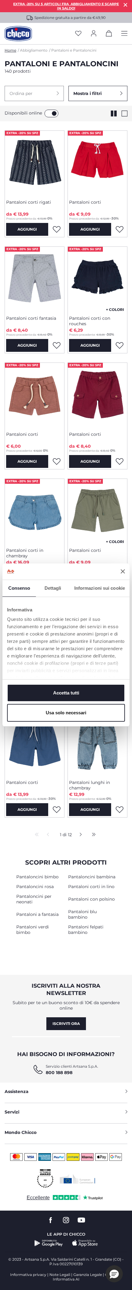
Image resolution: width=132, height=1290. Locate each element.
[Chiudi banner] (123, 571)
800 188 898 (59, 1072)
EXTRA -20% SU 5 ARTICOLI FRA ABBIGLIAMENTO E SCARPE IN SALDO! (66, 6)
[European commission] (77, 1178)
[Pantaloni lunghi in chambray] (97, 743)
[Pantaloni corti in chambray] (34, 511)
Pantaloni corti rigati (28, 202)
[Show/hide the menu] (124, 33)
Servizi (12, 1112)
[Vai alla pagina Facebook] (50, 1220)
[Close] (125, 5)
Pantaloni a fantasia (37, 914)
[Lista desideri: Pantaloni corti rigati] (56, 229)
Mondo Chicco (21, 1132)
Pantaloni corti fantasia (31, 318)
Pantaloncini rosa (35, 886)
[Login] (94, 33)
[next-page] (79, 835)
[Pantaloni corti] (97, 163)
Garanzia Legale (87, 1274)
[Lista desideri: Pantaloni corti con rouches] (119, 345)
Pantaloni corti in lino (91, 886)
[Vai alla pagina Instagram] (66, 1220)
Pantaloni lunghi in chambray (89, 785)
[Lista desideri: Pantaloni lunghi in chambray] (119, 809)
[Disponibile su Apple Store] (85, 1243)
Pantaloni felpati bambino (85, 929)
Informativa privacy (28, 1274)
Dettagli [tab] (53, 588)
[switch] (51, 113)
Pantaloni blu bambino (82, 914)
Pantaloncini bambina (91, 877)
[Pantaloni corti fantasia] (34, 279)
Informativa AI (66, 1279)
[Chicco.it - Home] (18, 33)
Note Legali (59, 1274)
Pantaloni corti (85, 202)
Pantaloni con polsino (91, 899)
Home (10, 50)
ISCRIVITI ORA (66, 1023)
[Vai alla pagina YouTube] (81, 1220)
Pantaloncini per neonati (34, 899)
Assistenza (17, 1091)
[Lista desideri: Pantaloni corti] (119, 229)
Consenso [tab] (19, 588)
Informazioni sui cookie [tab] (99, 588)
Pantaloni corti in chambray (24, 553)
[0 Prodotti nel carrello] (109, 34)
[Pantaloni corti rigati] (34, 163)
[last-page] (92, 835)
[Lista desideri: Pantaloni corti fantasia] (56, 345)
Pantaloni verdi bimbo (32, 929)
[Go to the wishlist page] (78, 33)
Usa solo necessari (66, 712)
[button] (34, 93)
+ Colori (115, 309)
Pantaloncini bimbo (37, 877)
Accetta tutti (66, 692)
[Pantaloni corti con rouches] (97, 279)
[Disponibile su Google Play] (48, 1243)
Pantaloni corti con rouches (89, 320)
